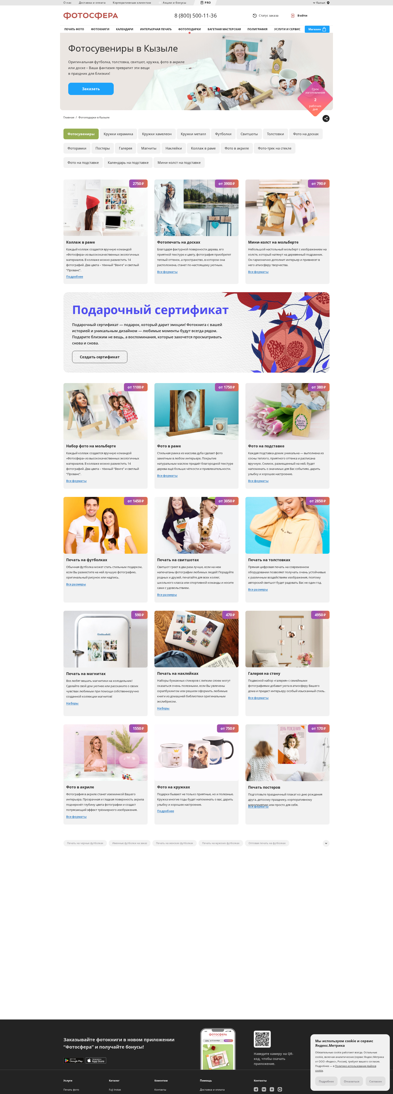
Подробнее (326, 1081)
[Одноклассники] (311, 118)
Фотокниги (100, 29)
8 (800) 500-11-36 (195, 15)
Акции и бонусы (174, 3)
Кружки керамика (118, 134)
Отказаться (351, 1081)
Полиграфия (257, 29)
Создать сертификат (100, 356)
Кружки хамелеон (157, 134)
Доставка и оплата (92, 3)
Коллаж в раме (203, 148)
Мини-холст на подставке (179, 162)
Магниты (148, 148)
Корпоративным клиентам (132, 3)
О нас (67, 3)
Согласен (375, 1081)
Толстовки (275, 134)
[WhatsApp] (297, 118)
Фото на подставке (83, 162)
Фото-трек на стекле (274, 148)
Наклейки (174, 148)
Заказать (91, 88)
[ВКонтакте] (304, 118)
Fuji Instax (115, 1089)
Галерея (125, 148)
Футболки (223, 134)
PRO (208, 3)
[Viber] (318, 118)
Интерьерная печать (156, 29)
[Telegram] (290, 118)
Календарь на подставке (128, 162)
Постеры (103, 148)
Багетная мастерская (224, 29)
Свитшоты (249, 134)
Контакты (160, 1089)
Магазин (314, 29)
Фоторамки (77, 148)
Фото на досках (306, 134)
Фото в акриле (237, 148)
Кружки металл (193, 134)
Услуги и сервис (287, 29)
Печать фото (74, 29)
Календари (124, 29)
